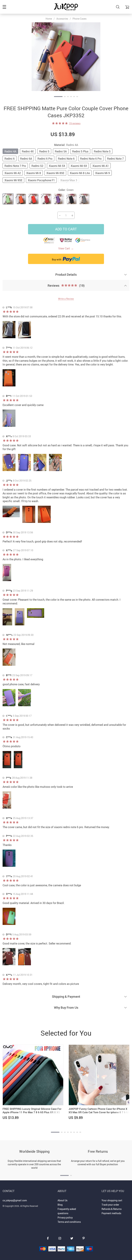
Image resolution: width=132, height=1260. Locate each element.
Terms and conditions (69, 1221)
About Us (62, 1200)
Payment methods (111, 1213)
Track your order (110, 1204)
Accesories (62, 18)
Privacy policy (65, 1217)
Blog (60, 1204)
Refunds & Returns (112, 1209)
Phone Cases (79, 18)
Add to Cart (66, 229)
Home (49, 18)
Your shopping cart (112, 1200)
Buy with (57, 259)
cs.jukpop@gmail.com (15, 1200)
